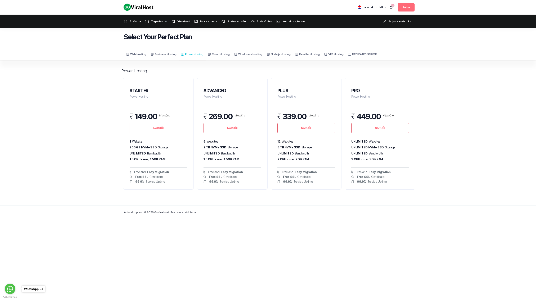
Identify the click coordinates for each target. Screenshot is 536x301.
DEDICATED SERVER (364, 54)
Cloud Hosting (220, 54)
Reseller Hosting (309, 54)
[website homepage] (137, 7)
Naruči (158, 128)
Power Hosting (194, 54)
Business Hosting (166, 54)
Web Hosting (138, 54)
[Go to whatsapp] (10, 289)
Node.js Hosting (281, 54)
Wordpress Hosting (250, 54)
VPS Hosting (336, 54)
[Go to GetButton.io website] (10, 297)
